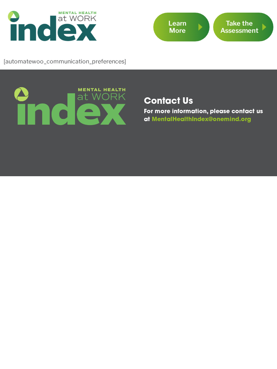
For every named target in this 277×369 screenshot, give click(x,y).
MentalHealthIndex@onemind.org (201, 120)
